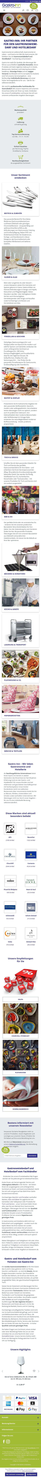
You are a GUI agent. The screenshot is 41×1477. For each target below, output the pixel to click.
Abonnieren (32, 1156)
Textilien (8, 1300)
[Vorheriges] (2, 1371)
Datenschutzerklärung (17, 1144)
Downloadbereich (20, 1109)
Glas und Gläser (14, 1200)
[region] (20, 1371)
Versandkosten (32, 1448)
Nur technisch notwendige (15, 1474)
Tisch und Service (8, 1204)
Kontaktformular (8, 1336)
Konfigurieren (31, 1474)
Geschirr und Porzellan (20, 1197)
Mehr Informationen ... (28, 1471)
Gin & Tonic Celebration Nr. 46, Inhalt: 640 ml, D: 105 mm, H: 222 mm (20, 1378)
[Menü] (4, 10)
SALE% (20, 999)
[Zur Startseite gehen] (11, 5)
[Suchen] (23, 10)
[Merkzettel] (27, 10)
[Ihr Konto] (32, 10)
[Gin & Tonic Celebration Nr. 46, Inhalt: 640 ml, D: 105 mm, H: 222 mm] (20, 1365)
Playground (20, 1073)
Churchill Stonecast (20, 1036)
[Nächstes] (38, 1371)
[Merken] (34, 1371)
